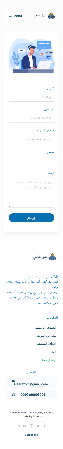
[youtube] (24, 425)
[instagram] (31, 425)
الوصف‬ (50, 173)
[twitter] (38, 425)
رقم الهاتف (49, 109)
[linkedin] (18, 425)
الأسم (50, 88)
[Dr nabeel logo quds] (43, 4)
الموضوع (50, 151)
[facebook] (44, 425)
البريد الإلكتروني (45, 130)
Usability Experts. (31, 416)
